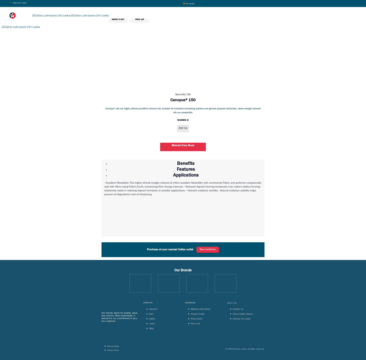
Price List (195, 323)
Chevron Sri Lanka (19, 3)
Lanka (152, 323)
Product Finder (198, 314)
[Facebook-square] (105, 331)
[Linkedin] (127, 331)
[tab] (185, 164)
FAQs (151, 328)
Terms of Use (113, 350)
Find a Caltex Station (243, 314)
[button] (189, 3)
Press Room (196, 318)
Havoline (153, 309)
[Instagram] (116, 331)
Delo (151, 314)
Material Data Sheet (200, 309)
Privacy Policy (113, 346)
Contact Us (238, 309)
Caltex (152, 318)
